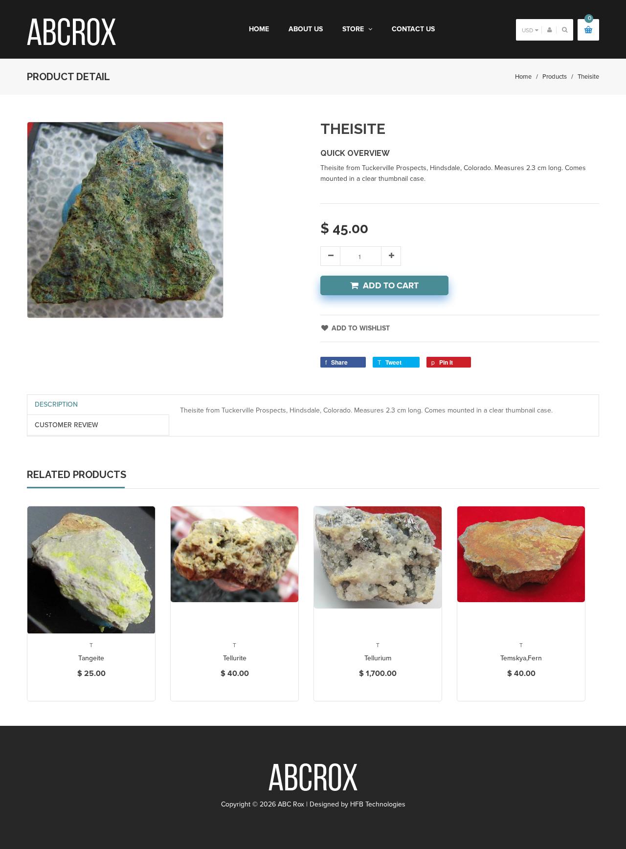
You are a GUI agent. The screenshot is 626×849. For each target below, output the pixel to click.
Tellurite (234, 658)
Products (554, 77)
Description (56, 404)
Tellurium (377, 658)
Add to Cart (391, 286)
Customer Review (66, 425)
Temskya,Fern (521, 658)
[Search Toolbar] (564, 29)
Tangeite (91, 658)
